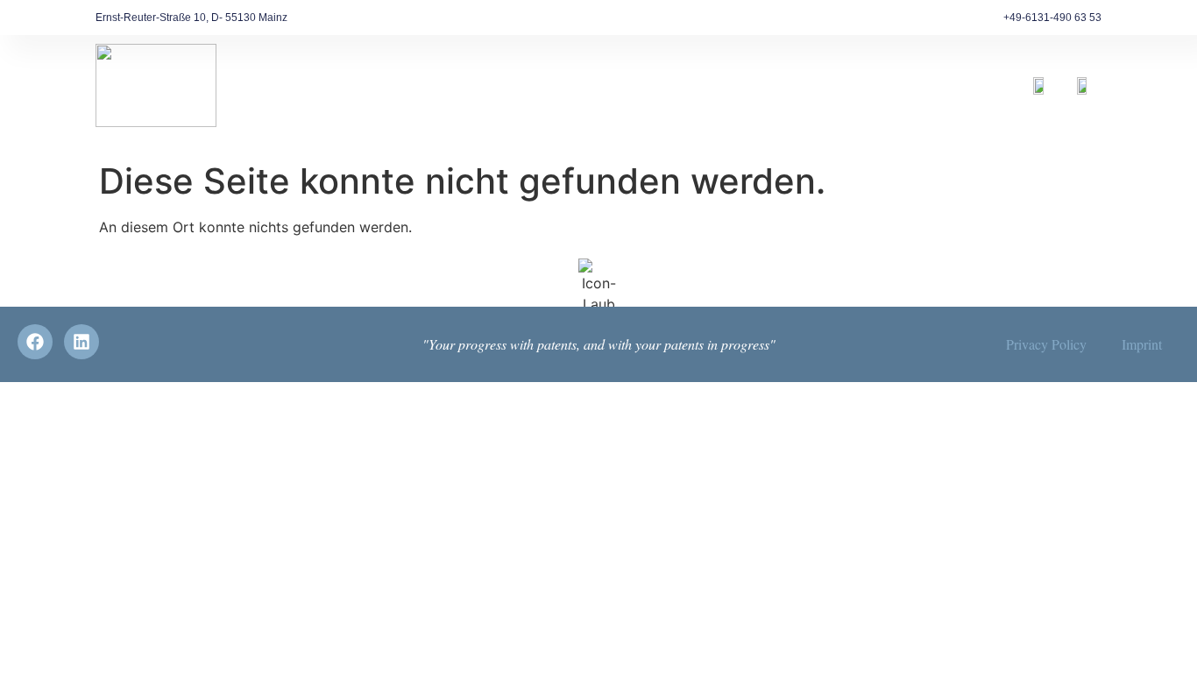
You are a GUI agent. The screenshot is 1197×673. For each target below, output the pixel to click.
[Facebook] (35, 341)
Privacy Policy (1046, 344)
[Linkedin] (81, 341)
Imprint (1142, 344)
